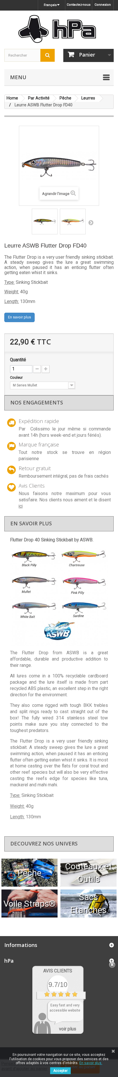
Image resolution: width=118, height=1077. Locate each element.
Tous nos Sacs (89, 903)
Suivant (91, 222)
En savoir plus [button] (19, 317)
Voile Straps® (29, 903)
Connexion (103, 5)
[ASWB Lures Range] (59, 597)
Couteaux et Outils (88, 872)
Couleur (16, 377)
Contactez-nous (79, 5)
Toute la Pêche (29, 872)
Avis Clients (57, 971)
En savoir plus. (90, 1063)
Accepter (60, 1071)
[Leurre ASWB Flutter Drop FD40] (44, 221)
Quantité (18, 359)
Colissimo (40, 429)
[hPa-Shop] (59, 29)
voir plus (67, 1029)
